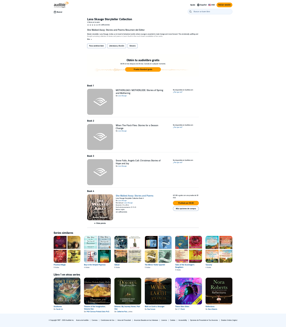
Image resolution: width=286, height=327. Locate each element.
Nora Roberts (212, 309)
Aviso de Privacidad (124, 320)
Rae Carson (151, 309)
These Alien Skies (182, 306)
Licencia (164, 320)
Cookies (172, 320)
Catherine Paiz (122, 312)
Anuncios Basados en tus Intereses (146, 320)
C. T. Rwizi (181, 309)
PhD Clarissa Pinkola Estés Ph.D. (98, 312)
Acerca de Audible (82, 320)
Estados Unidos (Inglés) (229, 320)
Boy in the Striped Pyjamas (95, 265)
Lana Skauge (122, 96)
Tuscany (209, 265)
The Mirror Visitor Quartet (155, 265)
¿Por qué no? (177, 92)
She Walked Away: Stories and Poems (134, 195)
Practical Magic (60, 265)
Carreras (95, 320)
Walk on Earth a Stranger (155, 306)
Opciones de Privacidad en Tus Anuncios (204, 320)
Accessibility (183, 320)
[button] (89, 39)
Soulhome (58, 306)
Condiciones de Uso (107, 320)
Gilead (116, 265)
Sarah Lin (59, 309)
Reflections (210, 306)
